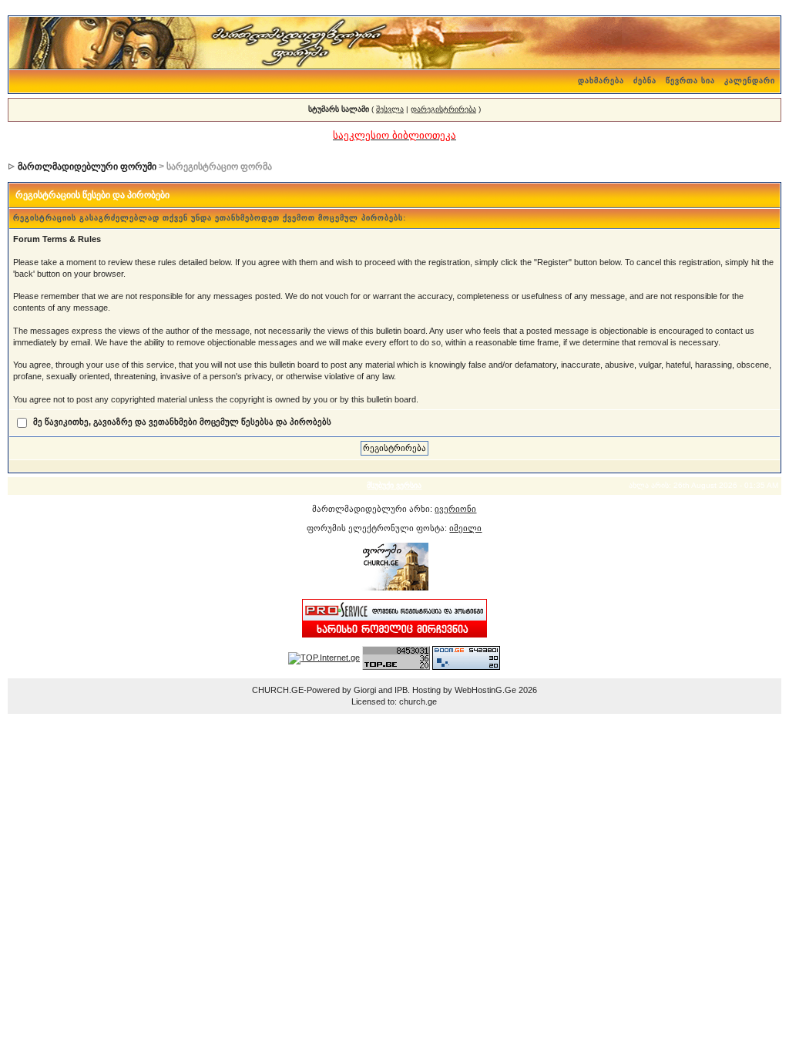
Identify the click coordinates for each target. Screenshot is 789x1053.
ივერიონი (455, 508)
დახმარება (601, 80)
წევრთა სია (690, 80)
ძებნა (644, 80)
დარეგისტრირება (443, 109)
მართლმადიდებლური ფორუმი (87, 166)
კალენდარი (749, 80)
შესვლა (390, 109)
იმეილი (465, 528)
